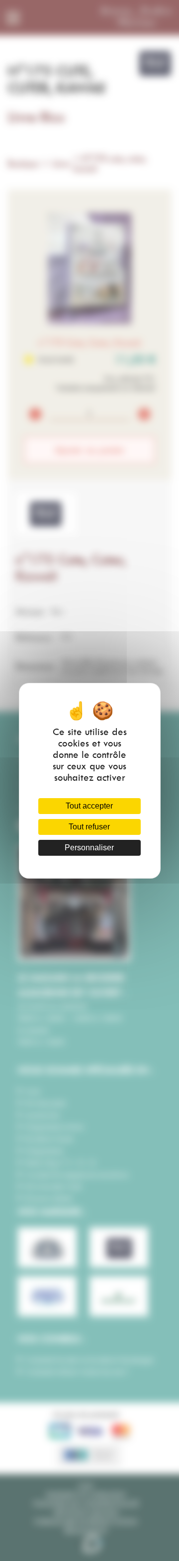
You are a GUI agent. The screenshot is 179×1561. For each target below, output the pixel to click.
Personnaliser (89, 847)
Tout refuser (89, 826)
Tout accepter (89, 806)
